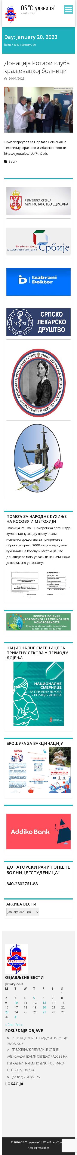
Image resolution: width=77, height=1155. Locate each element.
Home (7, 45)
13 (44, 1003)
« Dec (9, 1025)
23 (7, 1012)
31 (16, 1017)
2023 (16, 45)
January (26, 45)
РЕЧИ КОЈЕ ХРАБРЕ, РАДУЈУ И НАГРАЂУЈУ (40, 1038)
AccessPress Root (38, 1148)
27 (44, 1012)
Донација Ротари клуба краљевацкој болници (37, 67)
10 (16, 1003)
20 (44, 1007)
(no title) (17, 1077)
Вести (13, 161)
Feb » (19, 1025)
